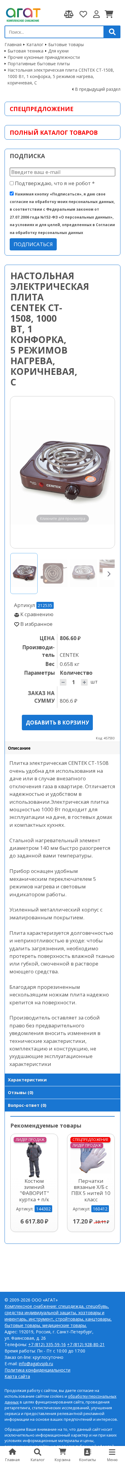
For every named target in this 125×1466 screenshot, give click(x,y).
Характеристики (27, 1080)
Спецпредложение (41, 108)
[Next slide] (104, 472)
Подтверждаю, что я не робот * (54, 183)
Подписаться (33, 244)
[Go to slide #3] (83, 573)
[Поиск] (112, 31)
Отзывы (20, 1092)
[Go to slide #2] (53, 573)
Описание (19, 748)
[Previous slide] (20, 472)
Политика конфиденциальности (37, 1370)
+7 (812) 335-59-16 (47, 1344)
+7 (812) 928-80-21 (86, 1344)
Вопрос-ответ (27, 1105)
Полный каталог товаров (54, 132)
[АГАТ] (23, 14)
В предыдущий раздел (97, 89)
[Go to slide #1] (24, 573)
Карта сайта (17, 1376)
